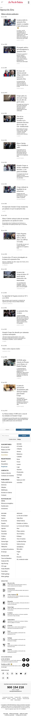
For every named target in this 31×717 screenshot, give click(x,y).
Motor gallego (5, 576)
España (3, 523)
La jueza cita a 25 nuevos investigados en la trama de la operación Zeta (14, 258)
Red (18, 528)
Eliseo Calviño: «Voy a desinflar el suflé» (22, 145)
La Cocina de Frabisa (23, 526)
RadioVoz (4, 698)
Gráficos (3, 539)
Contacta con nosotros (7, 475)
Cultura (3, 536)
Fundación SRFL (18, 697)
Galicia (3, 518)
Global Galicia (21, 521)
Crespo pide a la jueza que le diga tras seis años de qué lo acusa (22, 99)
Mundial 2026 (5, 556)
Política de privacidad (13, 713)
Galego (19, 439)
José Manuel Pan (21, 288)
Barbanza (19, 454)
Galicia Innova (21, 544)
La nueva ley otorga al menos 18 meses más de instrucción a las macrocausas (22, 276)
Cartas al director (6, 473)
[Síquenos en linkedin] (16, 673)
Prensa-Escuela (26, 698)
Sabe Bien (20, 518)
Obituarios (4, 546)
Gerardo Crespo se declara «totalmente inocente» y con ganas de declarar (22, 168)
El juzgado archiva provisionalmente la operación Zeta (23, 49)
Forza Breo (4, 571)
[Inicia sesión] (28, 2)
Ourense (19, 469)
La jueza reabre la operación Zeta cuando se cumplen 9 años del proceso (22, 23)
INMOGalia (4, 490)
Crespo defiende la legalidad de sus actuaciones (22, 189)
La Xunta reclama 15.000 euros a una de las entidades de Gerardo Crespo (14, 415)
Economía (4, 521)
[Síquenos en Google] (8, 678)
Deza (18, 459)
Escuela (19, 557)
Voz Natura (19, 698)
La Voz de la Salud (22, 515)
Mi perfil (3, 461)
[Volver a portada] (15, 2)
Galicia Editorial (17, 699)
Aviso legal (5, 713)
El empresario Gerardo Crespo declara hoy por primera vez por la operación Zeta (15, 208)
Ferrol (18, 462)
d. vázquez (5, 264)
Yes (18, 554)
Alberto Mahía (20, 88)
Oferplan (3, 487)
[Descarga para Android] (27, 659)
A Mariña (19, 449)
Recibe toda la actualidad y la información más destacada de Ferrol (16, 633)
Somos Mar (4, 544)
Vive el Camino (21, 539)
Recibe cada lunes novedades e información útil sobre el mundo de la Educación (18, 603)
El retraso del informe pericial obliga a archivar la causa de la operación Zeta (22, 75)
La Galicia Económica (7, 549)
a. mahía (4, 341)
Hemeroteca (4, 452)
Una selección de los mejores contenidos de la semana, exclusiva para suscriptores (18, 596)
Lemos (19, 464)
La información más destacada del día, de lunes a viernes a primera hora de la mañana (17, 584)
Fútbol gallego (5, 574)
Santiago (19, 474)
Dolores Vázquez (21, 179)
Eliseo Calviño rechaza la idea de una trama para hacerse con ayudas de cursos (15, 219)
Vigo (18, 477)
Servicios (3, 484)
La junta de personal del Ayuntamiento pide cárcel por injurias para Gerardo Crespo (22, 390)
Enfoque (19, 536)
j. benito (19, 378)
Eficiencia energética (7, 503)
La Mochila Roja (21, 541)
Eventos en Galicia (6, 492)
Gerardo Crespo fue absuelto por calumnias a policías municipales (15, 333)
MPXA (12, 699)
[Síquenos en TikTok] (25, 673)
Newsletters (4, 464)
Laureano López (6, 351)
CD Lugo (3, 566)
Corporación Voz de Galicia (8, 697)
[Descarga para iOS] (23, 659)
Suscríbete (4, 455)
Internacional (5, 526)
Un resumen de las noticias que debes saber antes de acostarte (18, 590)
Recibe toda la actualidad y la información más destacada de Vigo (16, 645)
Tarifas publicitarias (6, 482)
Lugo (18, 467)
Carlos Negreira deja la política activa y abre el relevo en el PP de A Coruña (22, 238)
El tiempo (4, 551)
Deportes (3, 531)
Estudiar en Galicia (22, 523)
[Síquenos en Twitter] (8, 673)
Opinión (3, 528)
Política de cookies (24, 713)
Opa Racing (4, 563)
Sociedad (4, 533)
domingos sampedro (7, 303)
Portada (3, 515)
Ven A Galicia (20, 533)
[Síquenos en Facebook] (3, 673)
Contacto (3, 495)
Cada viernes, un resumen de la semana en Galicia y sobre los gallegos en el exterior (18, 621)
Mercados (19, 549)
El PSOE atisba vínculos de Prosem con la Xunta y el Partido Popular (23, 363)
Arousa (19, 451)
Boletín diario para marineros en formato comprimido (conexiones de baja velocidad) (18, 614)
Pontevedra (20, 472)
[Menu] (2, 2)
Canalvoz (14, 698)
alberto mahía (20, 40)
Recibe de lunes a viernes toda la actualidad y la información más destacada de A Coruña (17, 627)
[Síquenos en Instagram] (12, 673)
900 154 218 (15, 687)
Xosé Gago (19, 249)
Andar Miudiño (5, 568)
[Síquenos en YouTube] (21, 673)
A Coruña (19, 446)
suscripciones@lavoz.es (16, 691)
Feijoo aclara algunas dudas (11, 349)
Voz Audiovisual (25, 697)
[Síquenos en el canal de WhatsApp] (3, 678)
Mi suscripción (5, 447)
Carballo (19, 456)
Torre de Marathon (6, 558)
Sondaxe (9, 698)
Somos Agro (4, 541)
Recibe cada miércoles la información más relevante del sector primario (18, 609)
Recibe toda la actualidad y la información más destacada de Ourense (16, 651)
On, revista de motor (22, 559)
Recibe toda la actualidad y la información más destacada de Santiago (16, 639)
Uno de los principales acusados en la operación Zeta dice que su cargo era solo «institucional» (23, 121)
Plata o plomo (21, 531)
